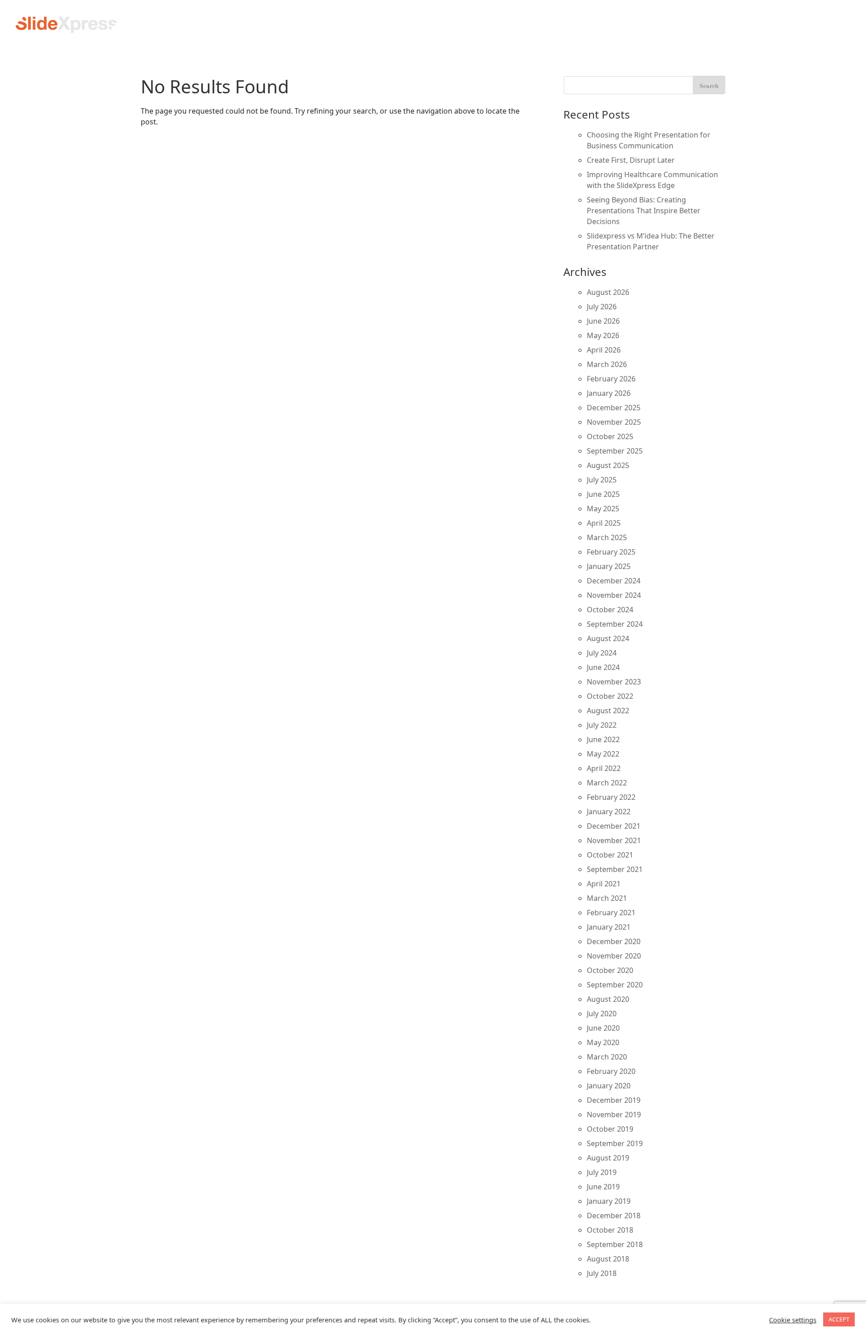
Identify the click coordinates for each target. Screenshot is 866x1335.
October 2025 (610, 436)
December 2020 (613, 941)
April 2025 (604, 523)
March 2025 (607, 537)
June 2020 (603, 1028)
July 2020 (602, 1013)
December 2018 (613, 1215)
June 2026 (603, 321)
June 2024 (603, 667)
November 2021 (614, 840)
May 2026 (603, 335)
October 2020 (610, 970)
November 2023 (614, 682)
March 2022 (607, 783)
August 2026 (608, 292)
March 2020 (607, 1057)
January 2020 (609, 1086)
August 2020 (608, 999)
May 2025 (603, 509)
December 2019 (613, 1100)
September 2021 (615, 869)
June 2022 (603, 739)
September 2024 (615, 624)
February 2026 (611, 379)
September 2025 (615, 451)
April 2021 (604, 884)
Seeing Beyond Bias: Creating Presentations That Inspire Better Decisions (643, 210)
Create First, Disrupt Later (631, 160)
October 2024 (610, 610)
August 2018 (608, 1259)
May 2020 (603, 1042)
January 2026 (609, 393)
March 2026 (607, 364)
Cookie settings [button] (792, 1320)
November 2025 (614, 422)
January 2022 (609, 812)
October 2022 (610, 696)
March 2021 (607, 898)
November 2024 (614, 595)
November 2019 (614, 1114)
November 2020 (614, 956)
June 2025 (603, 494)
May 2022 (603, 754)
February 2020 (611, 1071)
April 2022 (604, 768)
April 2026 (604, 350)
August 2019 (608, 1158)
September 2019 (615, 1143)
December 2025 (613, 408)
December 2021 (613, 826)
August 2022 (608, 711)
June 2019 (603, 1187)
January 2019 (609, 1201)
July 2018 (602, 1273)
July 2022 (602, 725)
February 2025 (611, 552)
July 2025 (602, 480)
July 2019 (602, 1172)
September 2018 (615, 1244)
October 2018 (610, 1230)
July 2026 (602, 307)
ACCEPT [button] (839, 1319)
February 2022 (611, 797)
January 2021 (609, 927)
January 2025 (609, 566)
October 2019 (610, 1129)
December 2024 (613, 581)
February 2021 (611, 913)
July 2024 (602, 653)
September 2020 (615, 985)
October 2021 (610, 855)
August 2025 (608, 465)
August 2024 (608, 638)
